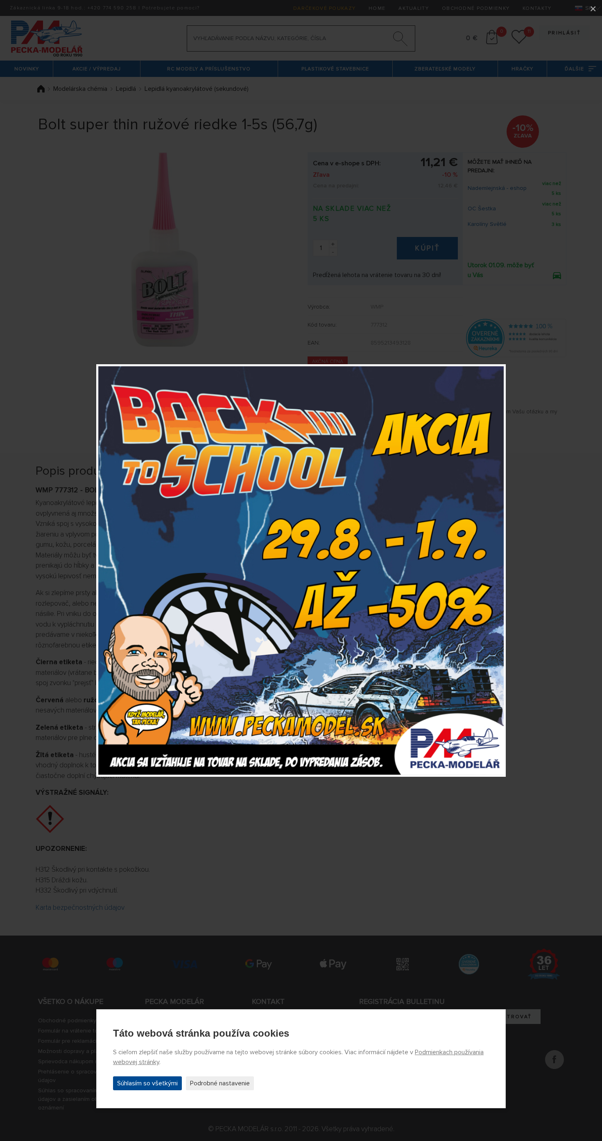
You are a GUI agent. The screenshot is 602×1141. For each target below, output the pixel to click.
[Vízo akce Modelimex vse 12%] (301, 570)
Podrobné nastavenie (220, 1083)
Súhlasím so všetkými (147, 1083)
